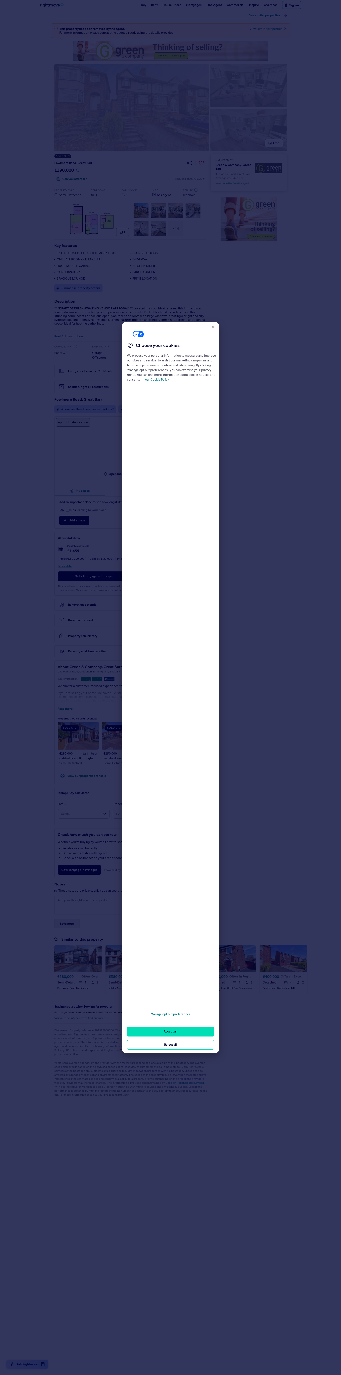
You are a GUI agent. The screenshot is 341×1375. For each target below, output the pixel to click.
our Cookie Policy (157, 379)
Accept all (170, 1031)
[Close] (213, 327)
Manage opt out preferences (171, 1014)
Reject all (170, 1044)
